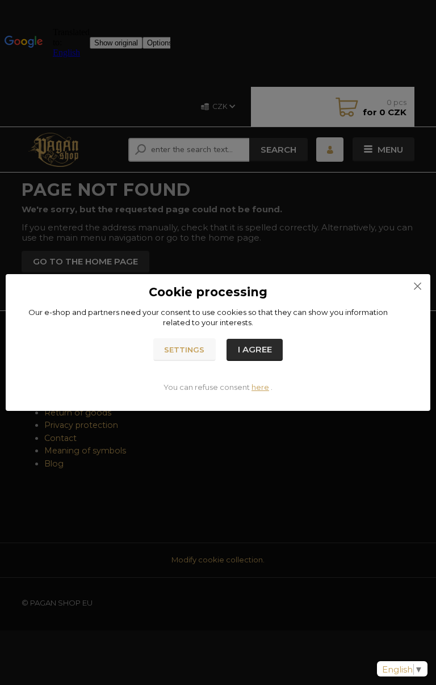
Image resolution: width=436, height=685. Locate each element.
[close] (417, 285)
